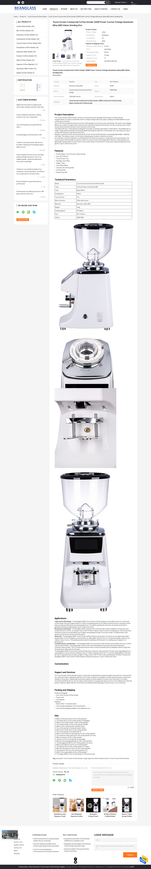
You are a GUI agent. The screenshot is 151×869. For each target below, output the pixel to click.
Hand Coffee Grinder (23, 60)
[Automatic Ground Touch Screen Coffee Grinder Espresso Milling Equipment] (93, 805)
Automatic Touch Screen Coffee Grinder (69, 758)
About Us (73, 9)
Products (54, 9)
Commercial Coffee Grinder (26, 39)
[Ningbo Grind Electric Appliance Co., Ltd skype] (35, 212)
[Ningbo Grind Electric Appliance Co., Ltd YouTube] (23, 2)
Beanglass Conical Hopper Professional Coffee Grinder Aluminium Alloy (77, 845)
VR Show (64, 9)
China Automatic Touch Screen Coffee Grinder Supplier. (47, 867)
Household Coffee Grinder (25, 47)
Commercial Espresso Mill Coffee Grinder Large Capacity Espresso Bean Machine (46, 845)
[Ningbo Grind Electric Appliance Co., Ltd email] (19, 212)
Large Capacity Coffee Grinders (93, 758)
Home (45, 9)
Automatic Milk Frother (24, 69)
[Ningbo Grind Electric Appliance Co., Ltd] (25, 9)
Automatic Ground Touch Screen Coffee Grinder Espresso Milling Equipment (93, 815)
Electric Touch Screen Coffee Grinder (117, 758)
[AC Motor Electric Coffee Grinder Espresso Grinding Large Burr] (110, 805)
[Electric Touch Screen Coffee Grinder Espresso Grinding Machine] (127, 805)
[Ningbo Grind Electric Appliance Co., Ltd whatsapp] (24, 212)
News (16, 851)
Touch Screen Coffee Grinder (37, 16)
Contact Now (91, 65)
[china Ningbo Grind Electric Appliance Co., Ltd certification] (22, 87)
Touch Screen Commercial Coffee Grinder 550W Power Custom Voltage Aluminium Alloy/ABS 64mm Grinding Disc (67, 63)
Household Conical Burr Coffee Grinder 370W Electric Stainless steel (77, 840)
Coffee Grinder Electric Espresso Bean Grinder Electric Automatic (46, 840)
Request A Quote (120, 2)
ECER (132, 867)
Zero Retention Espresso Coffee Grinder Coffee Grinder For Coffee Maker (76, 815)
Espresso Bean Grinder (24, 52)
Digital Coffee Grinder (24, 73)
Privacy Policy (23, 867)
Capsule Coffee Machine (25, 64)
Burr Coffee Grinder (23, 31)
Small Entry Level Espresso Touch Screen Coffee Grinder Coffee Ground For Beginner (60, 815)
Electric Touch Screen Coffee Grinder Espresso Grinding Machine (127, 815)
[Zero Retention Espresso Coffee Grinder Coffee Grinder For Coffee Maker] (76, 805)
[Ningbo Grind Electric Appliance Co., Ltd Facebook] (19, 2)
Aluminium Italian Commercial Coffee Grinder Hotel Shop (76, 850)
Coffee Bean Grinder (23, 26)
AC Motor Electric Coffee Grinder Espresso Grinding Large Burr (110, 815)
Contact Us (115, 9)
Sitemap (17, 853)
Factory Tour (86, 9)
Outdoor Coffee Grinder (24, 56)
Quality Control (101, 9)
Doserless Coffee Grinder (25, 35)
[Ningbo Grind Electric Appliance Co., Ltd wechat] (29, 212)
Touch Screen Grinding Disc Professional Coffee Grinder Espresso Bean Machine (46, 851)
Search (107, 2)
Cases (125, 9)
